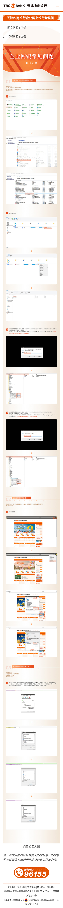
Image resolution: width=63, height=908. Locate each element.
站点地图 (22, 887)
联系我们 (12, 887)
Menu (57, 6)
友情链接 (31, 887)
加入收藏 (41, 887)
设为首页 (51, 887)
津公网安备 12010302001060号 (42, 900)
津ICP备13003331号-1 (14, 900)
